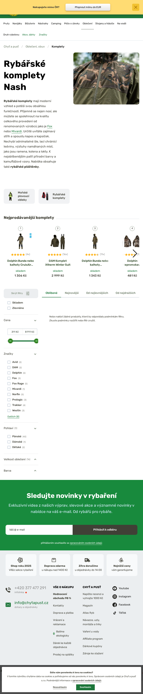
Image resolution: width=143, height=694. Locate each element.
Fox (49, 126)
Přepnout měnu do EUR (88, 7)
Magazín (88, 605)
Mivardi (17, 131)
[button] (134, 254)
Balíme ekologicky (62, 633)
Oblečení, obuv (35, 46)
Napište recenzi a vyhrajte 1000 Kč (93, 596)
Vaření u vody (91, 631)
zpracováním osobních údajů (86, 543)
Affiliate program (93, 638)
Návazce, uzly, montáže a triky (92, 622)
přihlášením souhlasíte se (71, 543)
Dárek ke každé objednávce (62, 645)
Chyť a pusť (11, 46)
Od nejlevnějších (97, 293)
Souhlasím (85, 687)
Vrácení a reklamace (59, 622)
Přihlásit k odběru (105, 529)
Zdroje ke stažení (93, 653)
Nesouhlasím (60, 687)
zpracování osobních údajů (86, 680)
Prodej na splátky (63, 654)
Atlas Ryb (88, 612)
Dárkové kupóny (92, 646)
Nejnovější (72, 293)
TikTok (122, 612)
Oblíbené (52, 293)
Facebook (125, 604)
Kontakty (58, 605)
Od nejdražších (126, 293)
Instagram (125, 596)
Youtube (124, 588)
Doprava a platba (63, 612)
